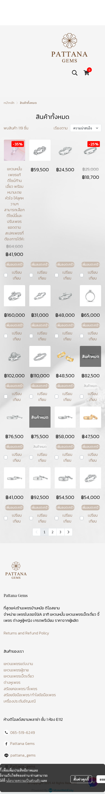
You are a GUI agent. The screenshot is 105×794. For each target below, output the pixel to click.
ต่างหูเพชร (12, 682)
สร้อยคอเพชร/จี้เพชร (20, 689)
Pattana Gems (22, 743)
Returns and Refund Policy (26, 633)
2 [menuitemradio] (52, 532)
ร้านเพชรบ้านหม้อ (30, 608)
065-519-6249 (22, 732)
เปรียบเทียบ (17, 275)
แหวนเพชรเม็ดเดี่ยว (19, 676)
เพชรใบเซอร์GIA (29, 614)
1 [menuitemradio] (44, 532)
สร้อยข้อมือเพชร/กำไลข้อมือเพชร (30, 695)
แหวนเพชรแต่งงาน (18, 664)
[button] (75, 73)
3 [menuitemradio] (61, 532)
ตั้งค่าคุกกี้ (81, 779)
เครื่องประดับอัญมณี (20, 701)
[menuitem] (68, 532)
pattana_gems (23, 755)
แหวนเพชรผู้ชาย (16, 670)
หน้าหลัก (9, 103)
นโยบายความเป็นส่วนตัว (23, 780)
